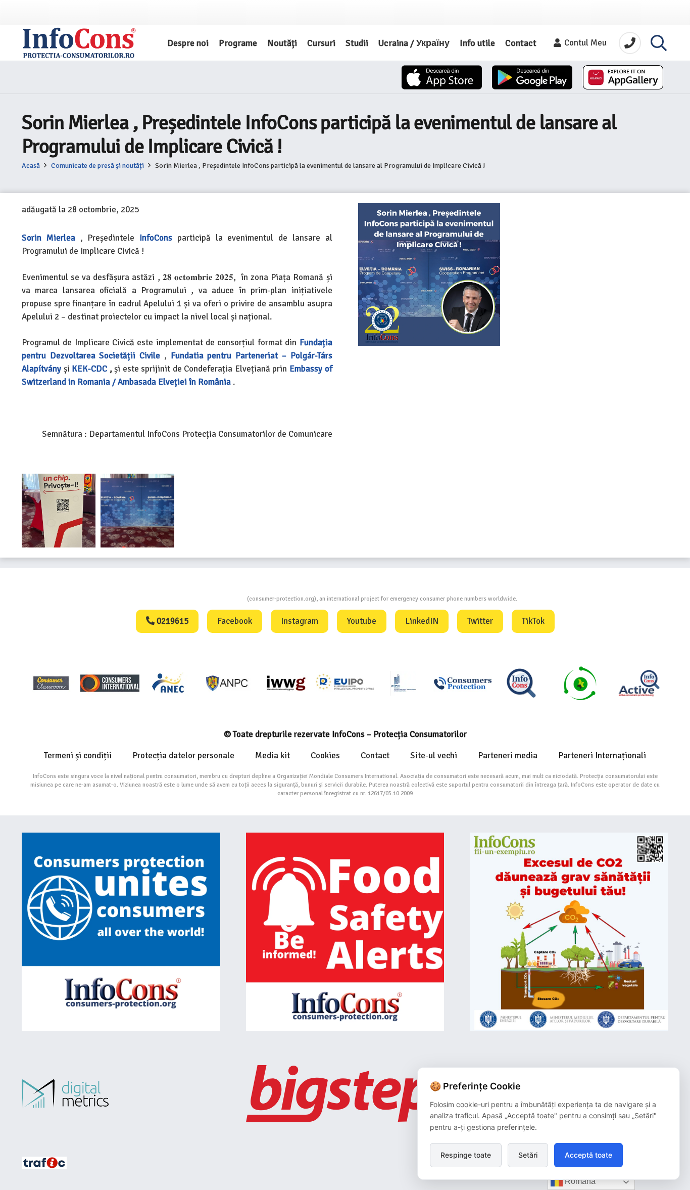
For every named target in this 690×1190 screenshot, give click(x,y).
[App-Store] (442, 77)
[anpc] (227, 683)
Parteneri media (507, 755)
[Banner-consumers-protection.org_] (121, 932)
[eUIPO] (345, 683)
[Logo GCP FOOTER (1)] (580, 683)
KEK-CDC (89, 368)
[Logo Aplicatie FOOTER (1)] (521, 683)
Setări (527, 1155)
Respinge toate (465, 1155)
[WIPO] (403, 683)
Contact (375, 755)
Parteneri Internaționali (602, 755)
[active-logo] (639, 683)
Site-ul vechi (433, 755)
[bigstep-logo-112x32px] (345, 1093)
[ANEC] (168, 683)
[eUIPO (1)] (462, 683)
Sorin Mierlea (48, 238)
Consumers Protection (209, 599)
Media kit (272, 755)
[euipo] (286, 683)
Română (579, 1181)
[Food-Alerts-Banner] (345, 932)
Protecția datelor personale (183, 755)
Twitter (480, 621)
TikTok (533, 621)
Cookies (325, 755)
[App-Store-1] (532, 77)
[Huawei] (623, 77)
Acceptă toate (588, 1155)
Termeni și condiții (78, 755)
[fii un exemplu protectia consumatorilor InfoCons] (569, 932)
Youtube (361, 621)
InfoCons (155, 238)
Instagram (299, 621)
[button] (658, 43)
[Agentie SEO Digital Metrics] (121, 1093)
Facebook (234, 621)
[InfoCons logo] (79, 43)
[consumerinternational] (109, 683)
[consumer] (51, 683)
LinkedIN (421, 621)
